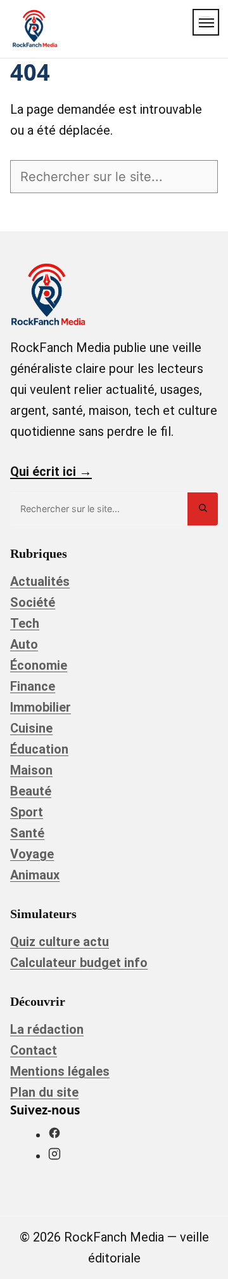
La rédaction (47, 1029)
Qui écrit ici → (51, 471)
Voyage (32, 854)
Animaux (35, 875)
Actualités (40, 581)
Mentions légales (60, 1071)
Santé (27, 833)
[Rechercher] (202, 508)
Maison (31, 770)
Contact (33, 1050)
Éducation (39, 749)
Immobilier (40, 707)
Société (32, 602)
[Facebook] (54, 1134)
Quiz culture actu (59, 941)
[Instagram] (54, 1155)
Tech (24, 623)
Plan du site (44, 1092)
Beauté (30, 791)
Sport (26, 812)
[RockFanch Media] (35, 28)
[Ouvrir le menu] (206, 22)
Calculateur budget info (79, 962)
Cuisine (31, 728)
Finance (32, 686)
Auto (24, 644)
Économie (38, 665)
